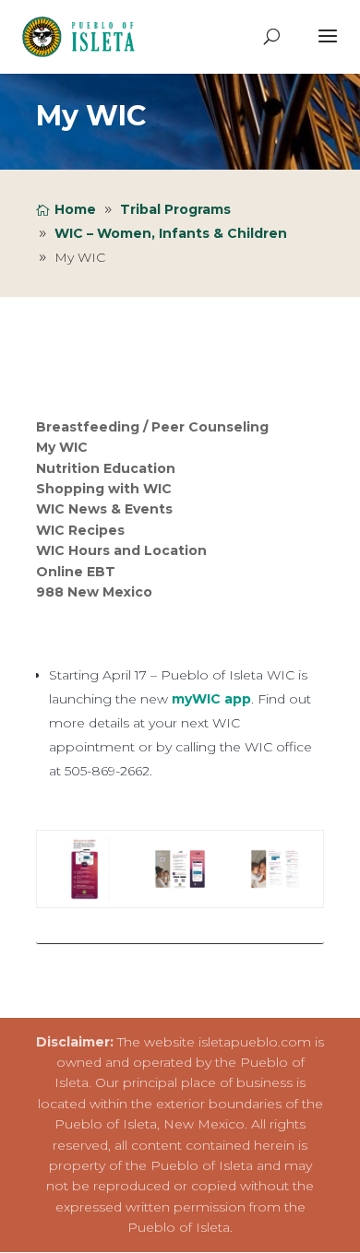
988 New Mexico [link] (94, 592)
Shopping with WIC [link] (104, 488)
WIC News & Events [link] (104, 510)
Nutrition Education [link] (105, 468)
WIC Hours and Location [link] (121, 550)
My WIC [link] (62, 447)
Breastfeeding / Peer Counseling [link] (152, 427)
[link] (83, 36)
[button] (327, 48)
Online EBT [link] (75, 571)
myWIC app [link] (211, 699)
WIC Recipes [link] (80, 530)
